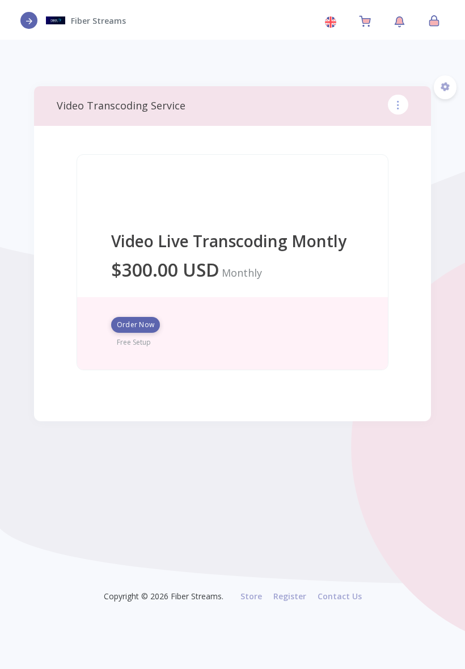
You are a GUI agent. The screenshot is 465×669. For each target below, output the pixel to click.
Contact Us (340, 596)
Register (289, 596)
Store (251, 596)
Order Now (135, 324)
